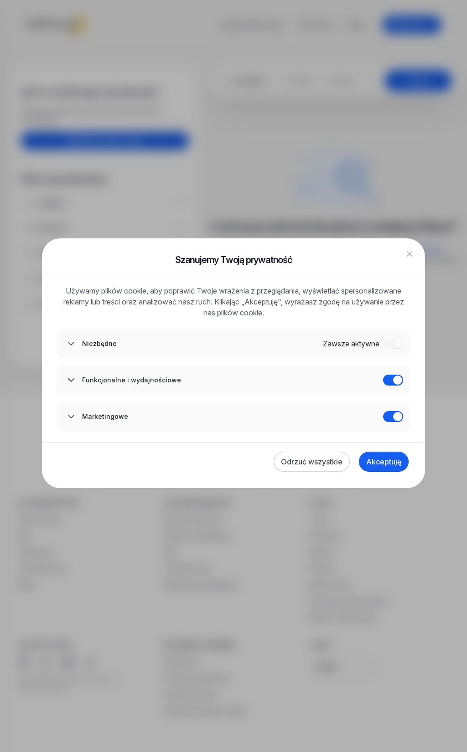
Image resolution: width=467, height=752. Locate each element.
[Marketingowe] (393, 416)
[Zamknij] (409, 254)
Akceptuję (383, 461)
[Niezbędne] (393, 343)
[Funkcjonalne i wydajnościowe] (393, 380)
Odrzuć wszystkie (311, 461)
